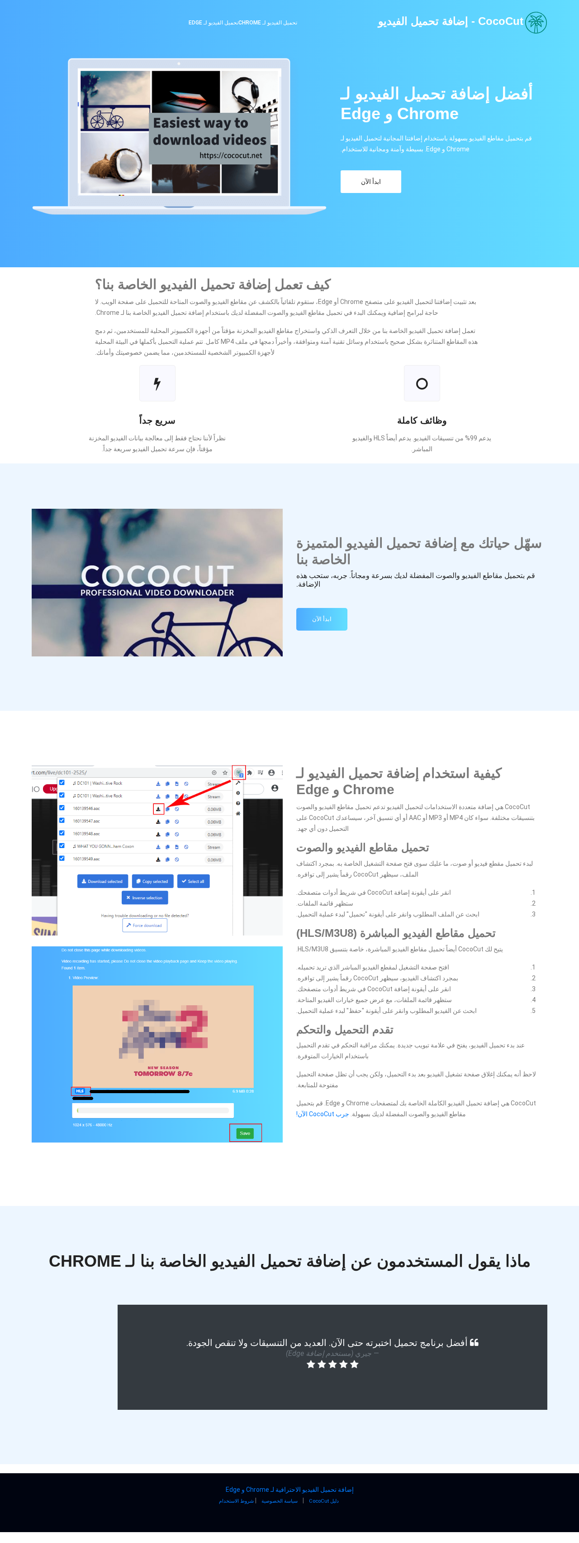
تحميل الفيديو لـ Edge (213, 22)
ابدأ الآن (371, 181)
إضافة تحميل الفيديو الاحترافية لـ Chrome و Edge (290, 1489)
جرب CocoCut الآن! (322, 1114)
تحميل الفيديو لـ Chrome (267, 22)
